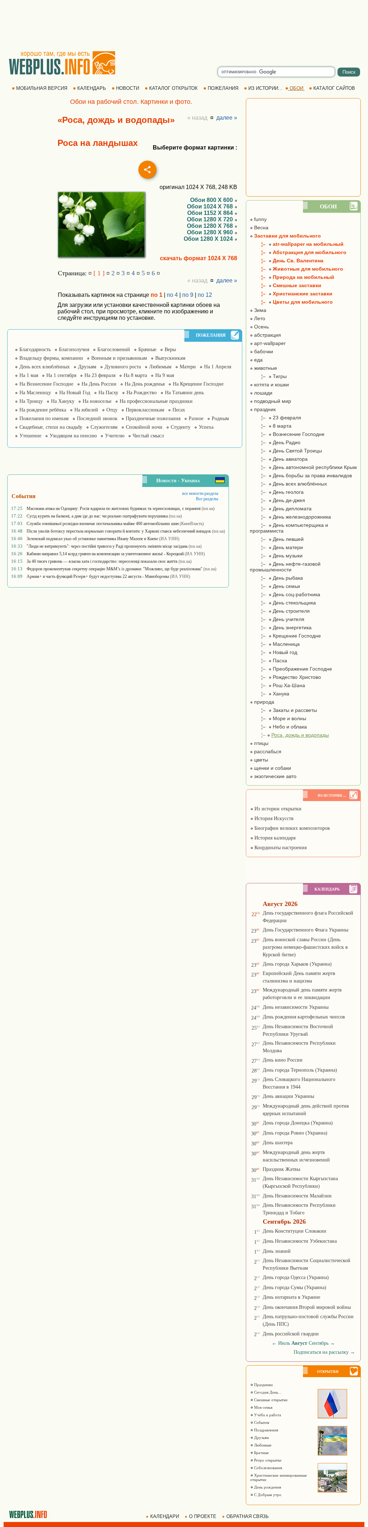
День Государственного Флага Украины (305, 930)
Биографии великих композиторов (291, 828)
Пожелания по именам (44, 418)
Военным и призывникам (119, 358)
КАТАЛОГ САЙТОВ (334, 88)
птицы (260, 743)
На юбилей (86, 410)
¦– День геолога (277, 492)
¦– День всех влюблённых (288, 484)
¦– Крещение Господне (285, 636)
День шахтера (278, 1142)
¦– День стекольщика (283, 603)
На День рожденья (145, 384)
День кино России (283, 1060)
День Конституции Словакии (294, 1231)
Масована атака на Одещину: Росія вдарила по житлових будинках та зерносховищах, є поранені (114, 508)
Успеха (206, 427)
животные (265, 368)
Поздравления (265, 1430)
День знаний (277, 1251)
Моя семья (262, 1407)
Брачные (147, 349)
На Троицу (31, 401)
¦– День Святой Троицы (286, 451)
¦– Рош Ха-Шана (277, 685)
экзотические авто (274, 776)
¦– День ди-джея (277, 500)
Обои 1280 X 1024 (209, 239)
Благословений (113, 349)
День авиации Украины (288, 1096)
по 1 (156, 295)
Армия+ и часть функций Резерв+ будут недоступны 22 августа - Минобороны (98, 576)
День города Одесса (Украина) (296, 1277)
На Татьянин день (184, 392)
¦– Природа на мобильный (292, 277)
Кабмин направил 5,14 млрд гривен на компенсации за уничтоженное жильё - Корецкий (105, 553)
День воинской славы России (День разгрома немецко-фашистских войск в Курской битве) (305, 947)
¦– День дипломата (281, 508)
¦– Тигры (268, 376)
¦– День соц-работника (285, 594)
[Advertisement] (184, 25)
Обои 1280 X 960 (210, 232)
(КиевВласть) (192, 523)
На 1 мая (28, 375)
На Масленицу (35, 392)
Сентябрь (318, 1343)
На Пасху (108, 392)
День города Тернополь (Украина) (300, 1070)
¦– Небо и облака (278, 727)
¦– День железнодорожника (290, 517)
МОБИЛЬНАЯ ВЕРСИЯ (42, 88)
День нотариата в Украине (291, 1297)
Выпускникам (170, 358)
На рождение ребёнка (42, 410)
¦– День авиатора (279, 459)
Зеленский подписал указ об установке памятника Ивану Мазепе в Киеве (92, 538)
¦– (289, 735)
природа (263, 702)
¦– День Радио (275, 442)
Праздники (263, 1385)
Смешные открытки (270, 1400)
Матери (188, 366)
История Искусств (273, 818)
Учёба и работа (267, 1415)
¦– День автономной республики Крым (303, 467)
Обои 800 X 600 (212, 200)
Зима (259, 310)
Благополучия (74, 349)
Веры (170, 349)
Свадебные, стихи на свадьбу (50, 427)
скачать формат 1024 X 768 (198, 258)
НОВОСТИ (128, 88)
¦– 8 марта (270, 426)
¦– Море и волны (278, 718)
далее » (226, 118)
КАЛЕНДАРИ (164, 1516)
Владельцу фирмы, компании (51, 358)
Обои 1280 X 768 (210, 226)
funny (260, 219)
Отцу (112, 410)
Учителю (114, 435)
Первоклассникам (145, 410)
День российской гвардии (291, 1334)
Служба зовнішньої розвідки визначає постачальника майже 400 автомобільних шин (103, 523)
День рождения (267, 1487)
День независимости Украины (295, 1007)
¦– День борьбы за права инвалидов (301, 475)
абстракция (267, 335)
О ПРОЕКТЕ (203, 1516)
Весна (260, 227)
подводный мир (272, 401)
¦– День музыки (276, 555)
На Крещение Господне (198, 384)
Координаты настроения (280, 847)
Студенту (180, 427)
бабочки (263, 351)
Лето (259, 318)
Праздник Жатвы (281, 1169)
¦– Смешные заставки (285, 285)
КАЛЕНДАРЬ (91, 88)
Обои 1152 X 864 (210, 213)
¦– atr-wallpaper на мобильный (297, 244)
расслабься (267, 751)
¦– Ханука (269, 693)
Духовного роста (123, 366)
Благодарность (35, 349)
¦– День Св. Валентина (286, 260)
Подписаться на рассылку (324, 1352)
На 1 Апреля (217, 366)
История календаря (274, 838)
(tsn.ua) (208, 508)
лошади (262, 393)
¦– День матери (276, 547)
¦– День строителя (280, 611)
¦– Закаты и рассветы (283, 710)
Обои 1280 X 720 (210, 219)
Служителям (104, 427)
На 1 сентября (61, 375)
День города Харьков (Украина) (297, 964)
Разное (196, 418)
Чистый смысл (148, 435)
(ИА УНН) (169, 538)
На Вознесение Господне (46, 384)
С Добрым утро (267, 1494)
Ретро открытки (267, 1460)
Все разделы (207, 498)
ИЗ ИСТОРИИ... (265, 88)
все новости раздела (200, 493)
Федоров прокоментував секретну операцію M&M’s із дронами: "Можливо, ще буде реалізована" (114, 568)
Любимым (160, 366)
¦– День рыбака (276, 578)
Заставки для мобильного (287, 236)
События (261, 1422)
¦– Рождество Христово (285, 677)
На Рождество (141, 392)
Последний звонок (97, 418)
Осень (261, 327)
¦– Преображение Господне (291, 669)
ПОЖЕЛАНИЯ (223, 88)
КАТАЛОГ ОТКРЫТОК (173, 88)
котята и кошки (271, 384)
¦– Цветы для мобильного (291, 302)
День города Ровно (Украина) (295, 1133)
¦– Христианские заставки (291, 293)
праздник (264, 409)
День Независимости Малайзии (297, 1196)
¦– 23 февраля (275, 417)
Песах (178, 410)
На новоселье (97, 401)
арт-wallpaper (269, 343)
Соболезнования (267, 1468)
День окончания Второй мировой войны (307, 1307)
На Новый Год (74, 392)
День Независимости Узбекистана (300, 1241)
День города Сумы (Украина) (294, 1287)
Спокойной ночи (144, 427)
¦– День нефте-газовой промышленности (285, 566)
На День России (99, 384)
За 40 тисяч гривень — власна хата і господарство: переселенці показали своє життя (102, 561)
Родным (220, 418)
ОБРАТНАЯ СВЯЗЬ (247, 1516)
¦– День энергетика (281, 627)
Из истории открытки (277, 808)
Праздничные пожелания (153, 418)
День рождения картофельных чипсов (304, 1017)
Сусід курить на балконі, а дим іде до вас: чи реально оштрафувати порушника (97, 516)
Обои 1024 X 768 (210, 206)
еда (258, 360)
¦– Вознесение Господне (287, 434)
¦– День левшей (277, 539)
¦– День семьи (275, 586)
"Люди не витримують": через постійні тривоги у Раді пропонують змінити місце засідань (107, 546)
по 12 (205, 295)
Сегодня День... (267, 1392)
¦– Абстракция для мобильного (298, 252)
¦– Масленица (275, 644)
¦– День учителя (277, 619)
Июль (284, 1343)
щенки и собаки (272, 768)
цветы (260, 760)
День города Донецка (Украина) (298, 1123)
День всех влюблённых (44, 366)
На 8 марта (135, 375)
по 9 (187, 295)
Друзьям (87, 366)
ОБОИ (296, 88)
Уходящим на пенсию (73, 435)
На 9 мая (164, 375)
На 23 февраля (99, 375)
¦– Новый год (273, 652)
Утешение (30, 435)
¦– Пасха (268, 660)
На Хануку (62, 401)
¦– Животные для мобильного (296, 269)
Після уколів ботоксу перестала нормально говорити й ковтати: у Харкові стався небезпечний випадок (119, 531)
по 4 (172, 295)
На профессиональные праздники (156, 401)
